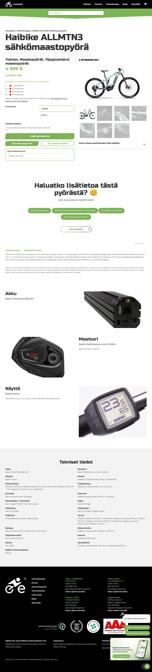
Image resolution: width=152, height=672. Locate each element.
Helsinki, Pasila (72, 597)
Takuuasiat (37, 595)
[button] (143, 60)
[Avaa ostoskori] (145, 4)
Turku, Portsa (114, 579)
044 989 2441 (71, 586)
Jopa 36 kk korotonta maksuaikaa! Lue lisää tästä (27, 81)
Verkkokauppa (112, 4)
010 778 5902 (71, 605)
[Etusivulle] (14, 4)
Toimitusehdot (38, 591)
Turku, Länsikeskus (74, 579)
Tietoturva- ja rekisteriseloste (16, 659)
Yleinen (11, 59)
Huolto (35, 583)
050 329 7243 (113, 586)
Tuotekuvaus (12, 250)
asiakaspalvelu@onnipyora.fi (77, 589)
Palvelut (98, 4)
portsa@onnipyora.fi (117, 589)
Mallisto (87, 4)
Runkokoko (10, 107)
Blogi (125, 4)
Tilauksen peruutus (50, 659)
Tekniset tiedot (32, 250)
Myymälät (135, 4)
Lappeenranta (114, 597)
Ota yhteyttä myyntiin (58, 143)
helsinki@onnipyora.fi (74, 608)
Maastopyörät (31, 59)
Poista (44, 115)
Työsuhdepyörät (39, 587)
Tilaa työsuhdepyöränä (22, 143)
